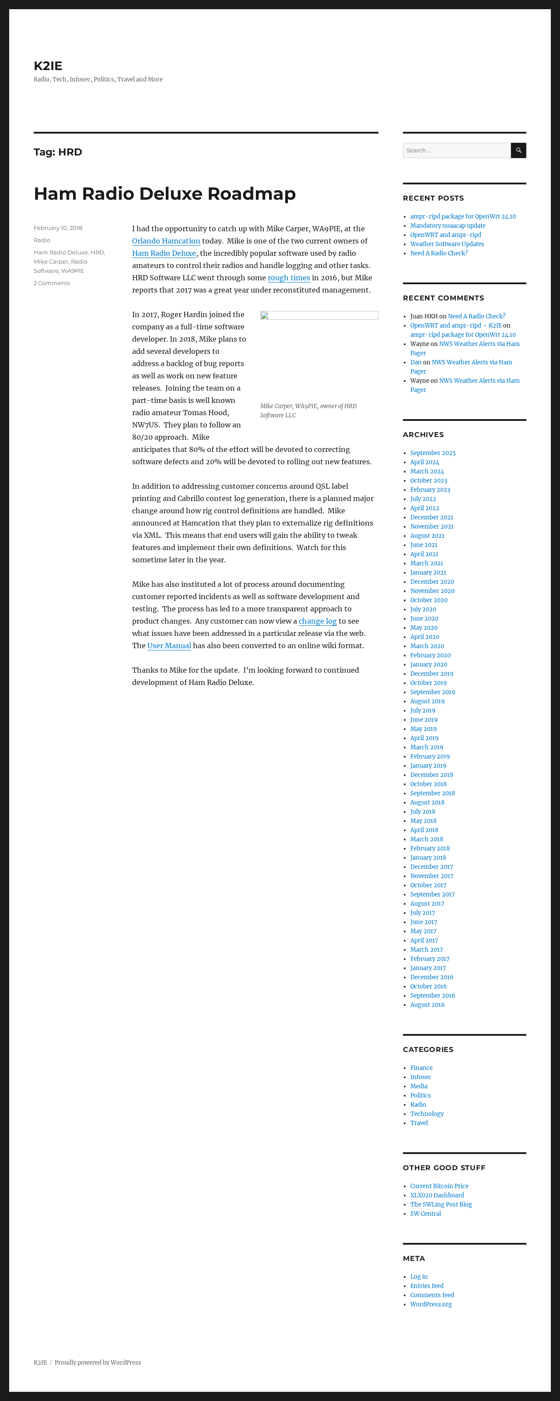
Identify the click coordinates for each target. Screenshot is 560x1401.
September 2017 (432, 894)
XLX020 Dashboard (437, 1195)
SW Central (425, 1213)
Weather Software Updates (447, 244)
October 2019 (428, 683)
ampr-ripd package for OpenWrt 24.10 (463, 216)
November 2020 (432, 591)
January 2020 (428, 664)
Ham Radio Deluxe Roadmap (165, 193)
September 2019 (432, 692)
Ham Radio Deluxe (164, 253)
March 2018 (426, 839)
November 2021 (432, 526)
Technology (427, 1114)
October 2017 (428, 885)
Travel (419, 1123)
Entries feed (427, 1286)
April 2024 (424, 462)
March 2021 (426, 563)
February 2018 (430, 848)
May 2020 (424, 628)
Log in (419, 1277)
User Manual (169, 645)
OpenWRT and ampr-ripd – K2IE (456, 325)
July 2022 (423, 499)
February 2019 (430, 756)
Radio (42, 239)
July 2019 (423, 710)
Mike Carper (51, 261)
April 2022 (424, 508)
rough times (289, 277)
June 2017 (424, 922)
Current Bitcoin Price (439, 1186)
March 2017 (426, 949)
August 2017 (427, 903)
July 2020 (423, 609)
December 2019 (432, 674)
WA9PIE (72, 270)
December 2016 (432, 977)
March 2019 (427, 747)
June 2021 (424, 545)
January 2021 (428, 572)
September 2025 (433, 453)
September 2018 (432, 793)
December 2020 (432, 582)
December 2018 (431, 775)
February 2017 (430, 959)
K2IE (48, 65)
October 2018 (428, 784)
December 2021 (431, 517)
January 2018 (428, 857)
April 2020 (424, 637)
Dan (416, 362)
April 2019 (424, 738)
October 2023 (428, 480)
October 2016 (428, 986)
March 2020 (427, 646)
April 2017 (424, 940)
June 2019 (424, 719)
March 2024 (427, 471)
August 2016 (427, 1005)
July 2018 (422, 811)
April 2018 (424, 830)
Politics (420, 1095)
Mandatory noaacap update (448, 225)
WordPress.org (431, 1304)
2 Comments (52, 282)
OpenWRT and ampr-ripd (445, 235)
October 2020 (429, 600)
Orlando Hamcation (166, 240)
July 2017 (422, 913)
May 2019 (423, 729)
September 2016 (432, 995)
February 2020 (430, 655)
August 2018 (427, 802)
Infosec (420, 1077)
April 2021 (424, 554)
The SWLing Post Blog (441, 1204)
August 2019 (427, 701)
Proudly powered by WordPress (98, 1362)
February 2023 (430, 490)
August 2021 (427, 536)
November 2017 (432, 876)
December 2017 (431, 867)
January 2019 (428, 765)
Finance (421, 1068)
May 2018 (423, 821)
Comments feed (432, 1295)
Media (418, 1086)
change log (318, 621)
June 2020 (424, 618)
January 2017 (428, 968)
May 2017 (423, 931)
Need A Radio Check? (439, 253)
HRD (97, 252)
